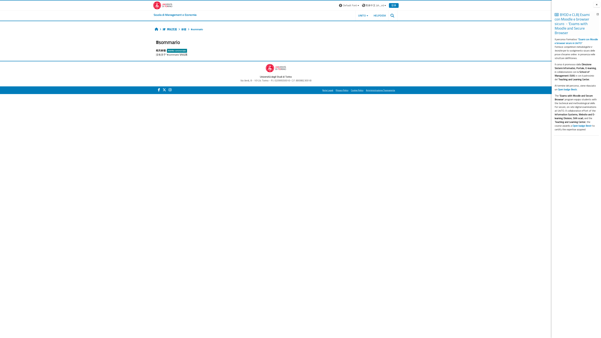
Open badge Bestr (582, 126)
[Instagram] (170, 89)
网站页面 (172, 29)
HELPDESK (380, 15)
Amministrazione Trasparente (380, 90)
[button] (349, 5)
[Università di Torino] (163, 5)
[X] (164, 89)
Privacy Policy (342, 90)
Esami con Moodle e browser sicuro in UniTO (576, 41)
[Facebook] (159, 89)
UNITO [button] (362, 15)
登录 (393, 5)
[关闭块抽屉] (596, 5)
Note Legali (327, 90)
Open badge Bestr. (567, 89)
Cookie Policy (357, 90)
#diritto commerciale (177, 50)
